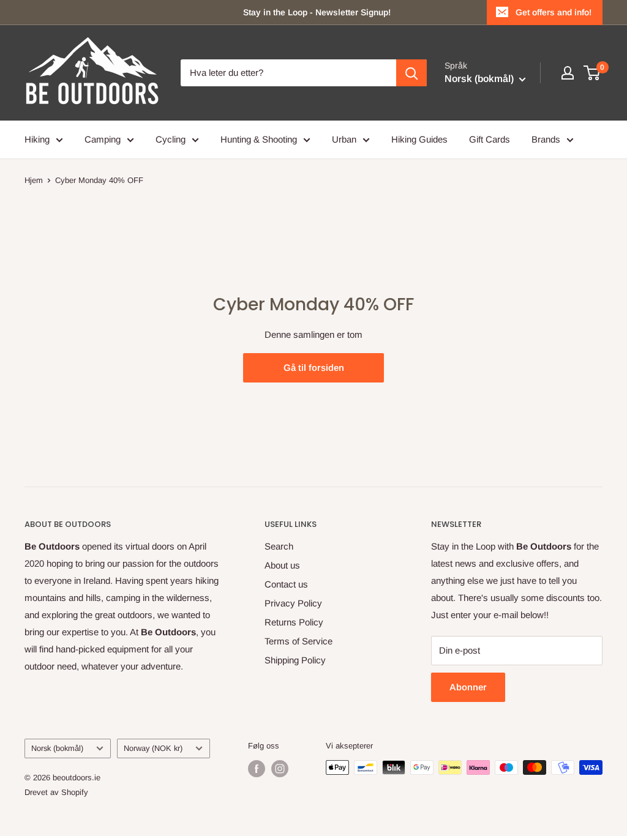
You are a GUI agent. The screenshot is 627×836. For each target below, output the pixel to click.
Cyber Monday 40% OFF (99, 180)
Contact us (286, 584)
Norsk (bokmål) (57, 748)
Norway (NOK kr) (153, 748)
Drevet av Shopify (56, 792)
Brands (545, 139)
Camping (102, 139)
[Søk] (411, 72)
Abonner (468, 687)
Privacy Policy (293, 603)
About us (282, 565)
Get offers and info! (553, 12)
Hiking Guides (419, 139)
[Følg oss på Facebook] (256, 768)
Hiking (37, 139)
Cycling (171, 139)
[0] (592, 72)
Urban (344, 139)
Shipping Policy (295, 660)
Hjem (33, 180)
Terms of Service (298, 641)
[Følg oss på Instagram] (279, 768)
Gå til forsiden (313, 367)
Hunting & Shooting (258, 139)
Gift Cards (489, 139)
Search (279, 546)
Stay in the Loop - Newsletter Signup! (317, 12)
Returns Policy (294, 622)
